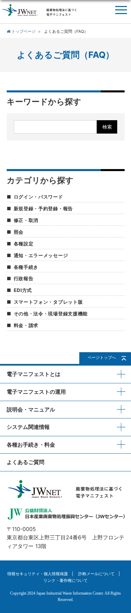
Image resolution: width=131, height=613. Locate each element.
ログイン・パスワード (38, 197)
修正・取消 (26, 220)
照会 (19, 232)
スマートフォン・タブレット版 (48, 302)
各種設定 (24, 243)
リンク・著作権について (65, 580)
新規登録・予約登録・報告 (43, 208)
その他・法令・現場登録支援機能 (51, 313)
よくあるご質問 (25, 462)
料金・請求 (26, 325)
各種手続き (26, 267)
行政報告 (24, 278)
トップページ (23, 31)
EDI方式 (23, 290)
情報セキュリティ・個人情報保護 (37, 573)
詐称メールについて (96, 573)
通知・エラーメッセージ (41, 255)
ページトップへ (102, 357)
